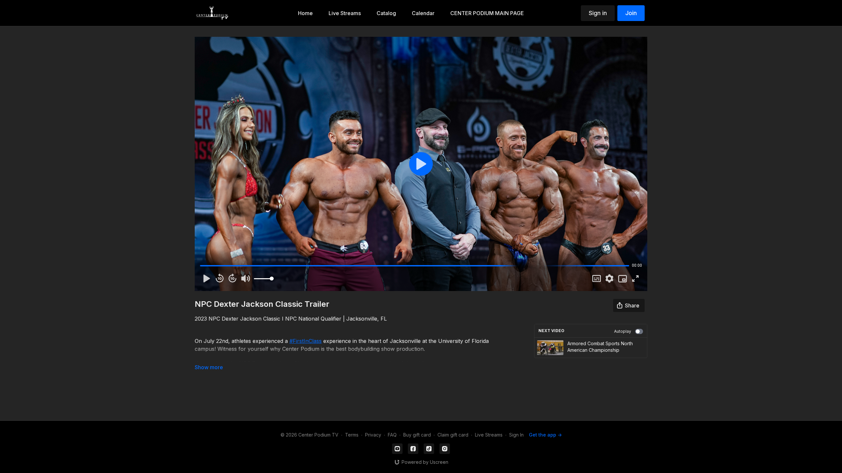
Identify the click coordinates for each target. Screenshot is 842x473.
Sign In (516, 435)
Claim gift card (452, 435)
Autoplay (622, 331)
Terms (352, 435)
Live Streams (489, 435)
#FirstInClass (305, 341)
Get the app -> (545, 435)
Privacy (373, 435)
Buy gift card (417, 435)
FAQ (392, 435)
